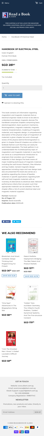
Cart (40, 3)
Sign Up (38, 412)
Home (4, 37)
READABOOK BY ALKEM (23, 423)
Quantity (5, 83)
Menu (7, 3)
